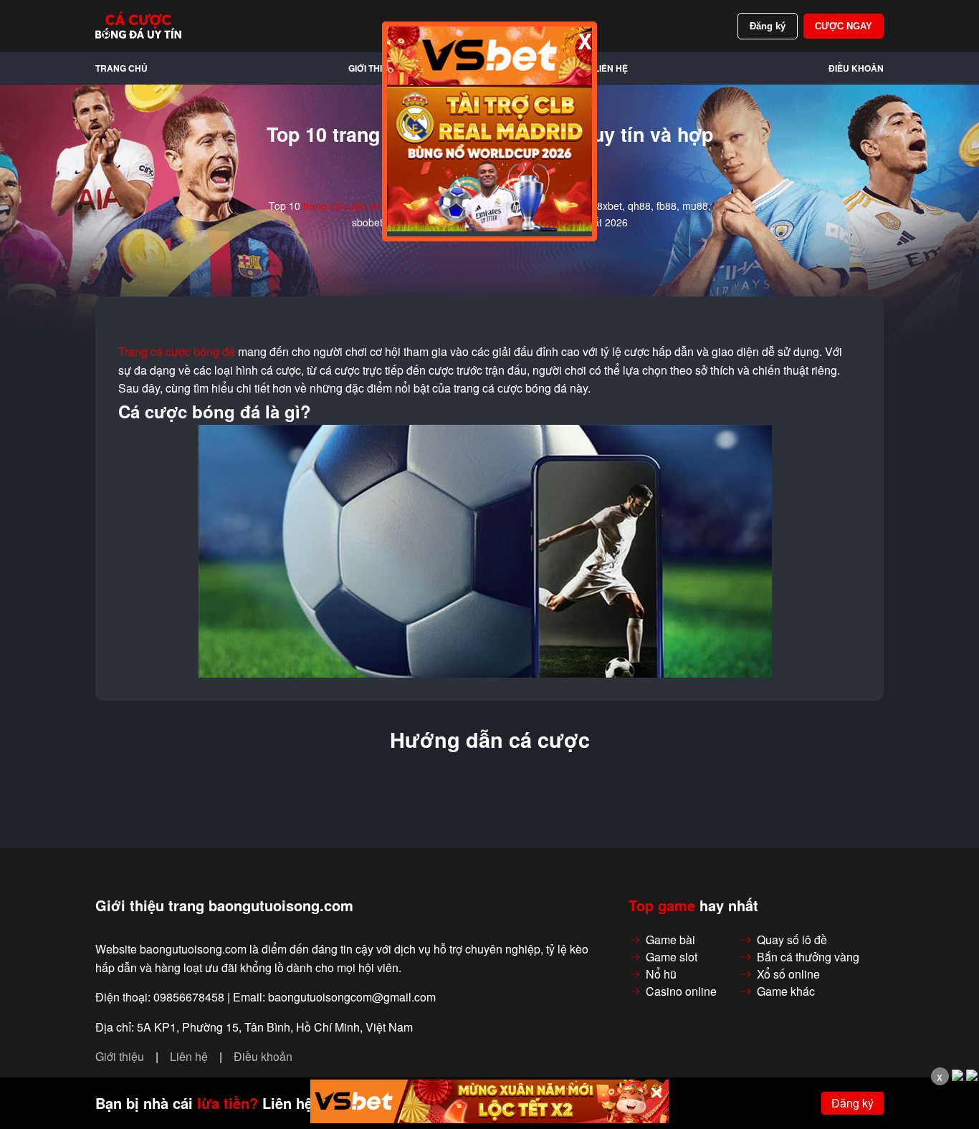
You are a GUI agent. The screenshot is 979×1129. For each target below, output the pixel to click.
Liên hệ (611, 68)
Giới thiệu (371, 68)
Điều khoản (856, 68)
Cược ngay (843, 26)
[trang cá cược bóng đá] (138, 25)
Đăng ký (767, 26)
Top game (662, 905)
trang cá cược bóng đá (354, 206)
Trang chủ (121, 68)
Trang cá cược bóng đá (176, 351)
